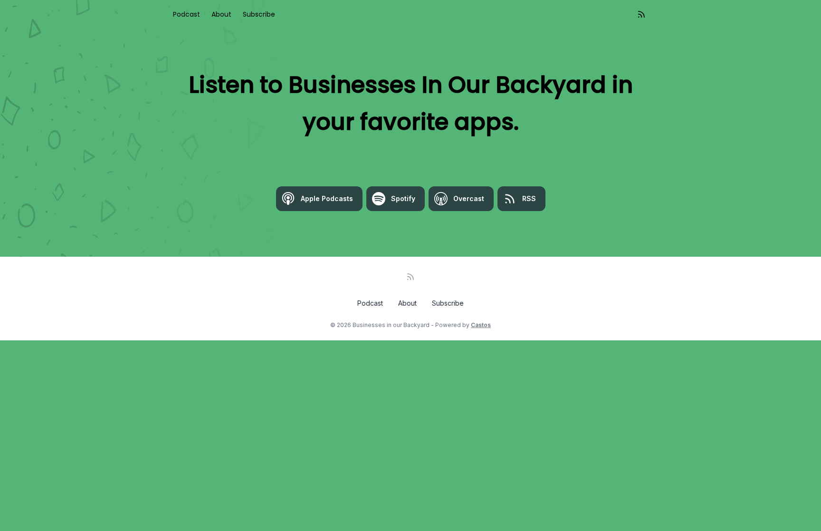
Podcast (186, 14)
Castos (481, 324)
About (221, 14)
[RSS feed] (641, 14)
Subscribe (259, 14)
